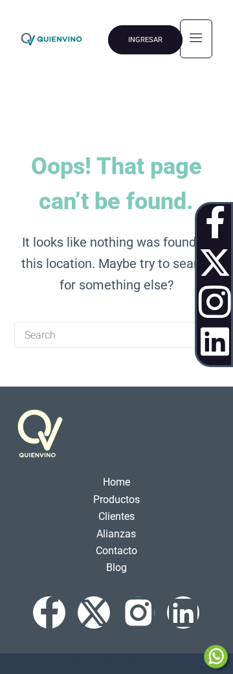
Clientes (116, 516)
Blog (116, 567)
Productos (116, 499)
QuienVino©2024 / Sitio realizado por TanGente (117, 663)
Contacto (116, 551)
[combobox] (104, 335)
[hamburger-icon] (196, 38)
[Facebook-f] (215, 222)
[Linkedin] (215, 341)
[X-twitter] (215, 262)
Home (116, 482)
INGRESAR (145, 40)
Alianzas (116, 534)
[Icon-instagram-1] (215, 302)
